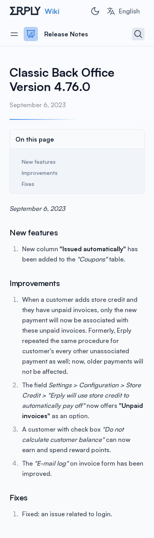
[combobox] (123, 11)
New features (39, 161)
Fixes (28, 183)
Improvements (40, 172)
